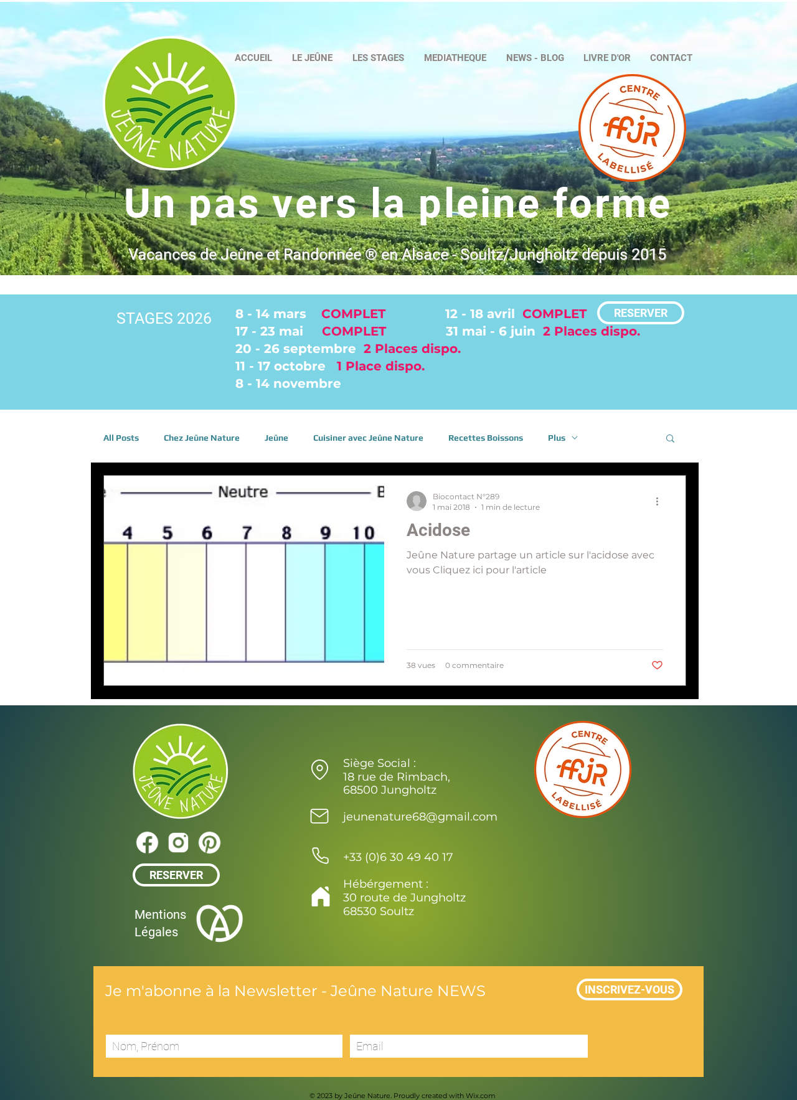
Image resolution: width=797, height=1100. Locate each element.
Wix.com (481, 1095)
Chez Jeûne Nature (202, 438)
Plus (556, 438)
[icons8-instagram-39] (178, 842)
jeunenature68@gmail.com (420, 817)
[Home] (320, 896)
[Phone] (320, 855)
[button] (670, 439)
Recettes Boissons (485, 438)
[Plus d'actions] (661, 501)
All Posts (121, 438)
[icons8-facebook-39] (147, 842)
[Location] (319, 769)
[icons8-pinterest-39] (209, 842)
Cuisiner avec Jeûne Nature (368, 438)
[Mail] (319, 816)
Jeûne (276, 438)
